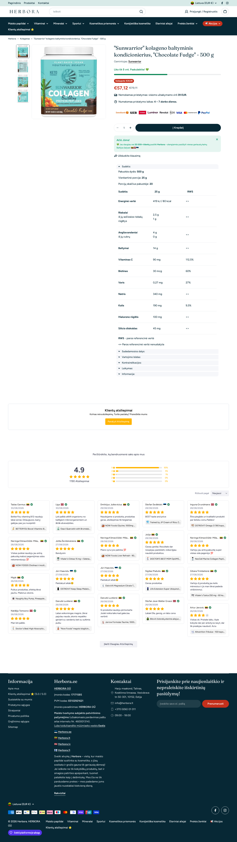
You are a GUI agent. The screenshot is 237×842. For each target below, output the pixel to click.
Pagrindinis (14, 3)
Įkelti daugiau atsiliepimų (118, 644)
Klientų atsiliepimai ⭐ (59, 827)
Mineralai (87, 821)
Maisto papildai (54, 821)
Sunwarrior (134, 61)
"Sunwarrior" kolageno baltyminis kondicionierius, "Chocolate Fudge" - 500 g (70, 38)
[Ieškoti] (141, 12)
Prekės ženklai (198, 821)
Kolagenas (25, 38)
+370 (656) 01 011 (125, 709)
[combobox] (97, 12)
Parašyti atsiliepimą (118, 421)
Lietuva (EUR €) (204, 3)
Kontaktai (43, 3)
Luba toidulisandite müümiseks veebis (79, 725)
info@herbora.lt (124, 703)
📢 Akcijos (216, 821)
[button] (167, 166)
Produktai (29, 3)
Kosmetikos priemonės (122, 821)
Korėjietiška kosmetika (152, 821)
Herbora (12, 38)
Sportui (101, 821)
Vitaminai (72, 821)
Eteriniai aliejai (177, 821)
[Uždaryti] (217, 139)
